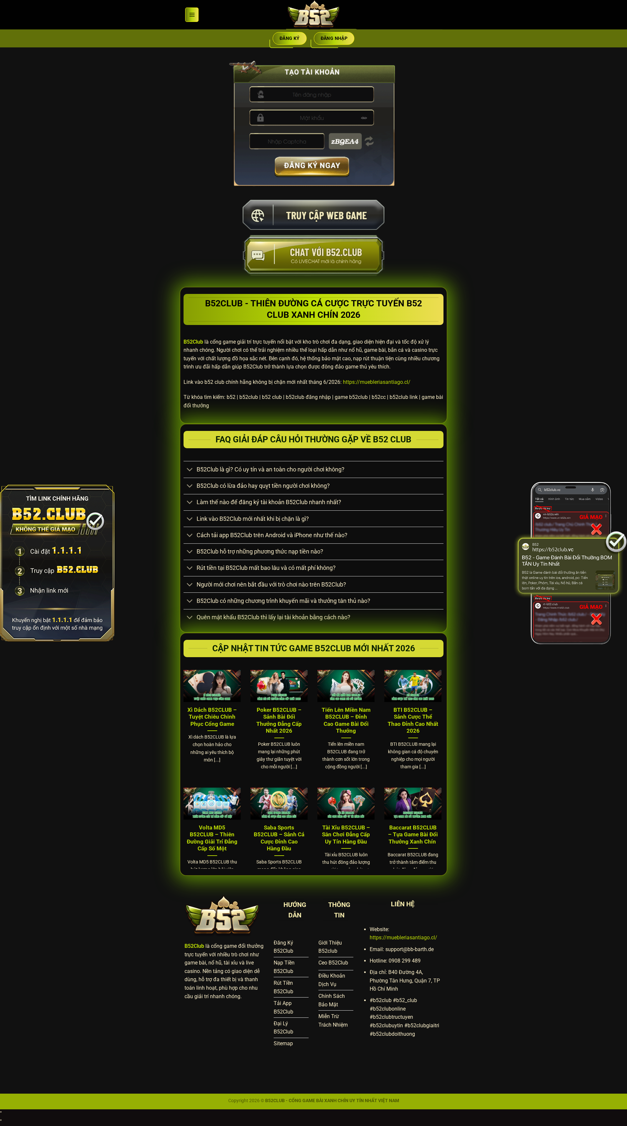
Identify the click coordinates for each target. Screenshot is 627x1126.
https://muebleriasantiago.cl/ (376, 382)
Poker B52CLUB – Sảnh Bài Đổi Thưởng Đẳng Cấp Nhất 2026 (279, 720)
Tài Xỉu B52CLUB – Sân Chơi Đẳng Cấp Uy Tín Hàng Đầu (346, 835)
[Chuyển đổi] (190, 470)
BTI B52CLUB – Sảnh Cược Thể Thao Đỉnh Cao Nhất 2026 (413, 720)
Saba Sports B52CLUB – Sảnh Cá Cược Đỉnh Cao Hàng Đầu (279, 838)
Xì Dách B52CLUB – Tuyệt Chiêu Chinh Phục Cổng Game (212, 717)
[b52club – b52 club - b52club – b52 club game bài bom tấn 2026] (313, 14)
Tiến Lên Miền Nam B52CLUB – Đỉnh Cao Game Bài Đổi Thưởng (346, 720)
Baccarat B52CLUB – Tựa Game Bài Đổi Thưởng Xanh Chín (413, 835)
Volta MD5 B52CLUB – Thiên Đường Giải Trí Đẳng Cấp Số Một (212, 838)
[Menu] (192, 15)
